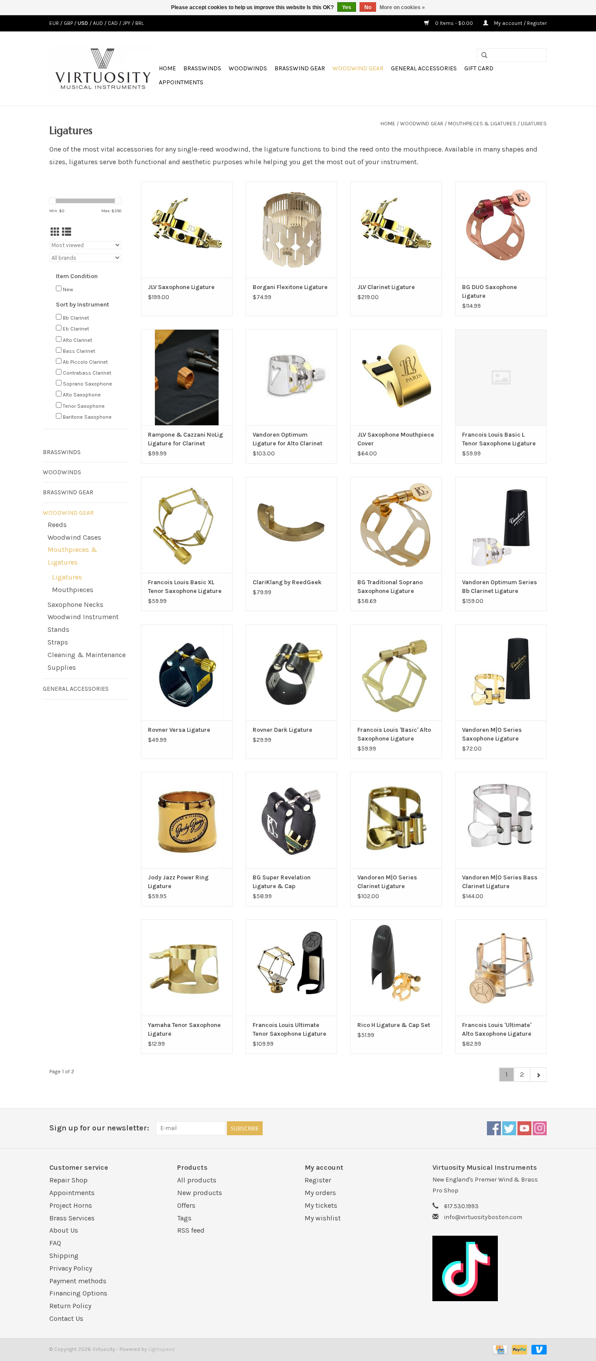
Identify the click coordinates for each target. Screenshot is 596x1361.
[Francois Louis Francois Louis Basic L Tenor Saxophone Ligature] (501, 377)
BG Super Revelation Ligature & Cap (282, 882)
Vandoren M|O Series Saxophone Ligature (492, 734)
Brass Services (72, 1218)
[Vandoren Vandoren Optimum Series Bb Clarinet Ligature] (501, 525)
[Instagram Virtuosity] (540, 1128)
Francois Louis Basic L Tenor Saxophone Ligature (499, 439)
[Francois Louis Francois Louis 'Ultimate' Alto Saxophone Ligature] (501, 968)
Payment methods (77, 1281)
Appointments (181, 82)
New (68, 289)
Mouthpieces (72, 590)
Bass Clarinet (79, 351)
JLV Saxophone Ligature (181, 287)
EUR (54, 23)
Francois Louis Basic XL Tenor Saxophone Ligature (185, 587)
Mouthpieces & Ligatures (482, 124)
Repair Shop (68, 1180)
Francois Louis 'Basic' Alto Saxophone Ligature (394, 734)
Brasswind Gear (299, 68)
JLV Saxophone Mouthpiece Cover (395, 439)
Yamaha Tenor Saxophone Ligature (184, 1029)
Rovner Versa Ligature (179, 730)
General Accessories (424, 68)
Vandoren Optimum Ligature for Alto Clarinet (287, 439)
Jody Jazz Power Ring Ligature (178, 882)
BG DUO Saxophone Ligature (489, 291)
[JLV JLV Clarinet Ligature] (396, 230)
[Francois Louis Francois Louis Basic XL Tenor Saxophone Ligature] (187, 525)
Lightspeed (161, 1349)
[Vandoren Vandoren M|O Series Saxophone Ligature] (501, 672)
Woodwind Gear (358, 68)
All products (196, 1180)
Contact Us (66, 1318)
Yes (346, 7)
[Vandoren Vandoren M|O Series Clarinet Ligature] (396, 820)
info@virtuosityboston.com (483, 1217)
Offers (186, 1205)
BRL (139, 23)
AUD (98, 23)
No (367, 7)
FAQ (55, 1243)
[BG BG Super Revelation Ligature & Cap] (291, 820)
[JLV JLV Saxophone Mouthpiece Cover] (396, 377)
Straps (58, 642)
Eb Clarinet (76, 329)
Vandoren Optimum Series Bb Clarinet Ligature (499, 587)
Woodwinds (248, 68)
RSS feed (191, 1230)
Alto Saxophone (82, 395)
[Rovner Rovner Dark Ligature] (291, 672)
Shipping (64, 1255)
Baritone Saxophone (87, 417)
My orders (320, 1193)
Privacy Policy (70, 1268)
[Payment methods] (499, 1349)
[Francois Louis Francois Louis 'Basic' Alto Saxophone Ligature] (396, 672)
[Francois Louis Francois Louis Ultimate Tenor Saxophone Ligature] (291, 968)
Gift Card (478, 68)
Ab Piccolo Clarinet (85, 362)
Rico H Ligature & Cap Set (393, 1025)
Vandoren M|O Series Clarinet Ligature (387, 882)
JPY (127, 23)
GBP (69, 23)
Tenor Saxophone (84, 406)
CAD (113, 23)
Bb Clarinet (76, 318)
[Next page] (538, 1075)
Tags (184, 1218)
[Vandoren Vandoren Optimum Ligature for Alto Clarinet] (291, 377)
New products (199, 1193)
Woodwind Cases (74, 537)
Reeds (57, 524)
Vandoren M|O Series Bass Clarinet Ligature (500, 882)
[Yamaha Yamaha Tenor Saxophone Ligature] (187, 968)
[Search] (484, 55)
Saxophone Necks (75, 604)
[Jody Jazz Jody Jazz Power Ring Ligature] (187, 820)
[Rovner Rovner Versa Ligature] (187, 672)
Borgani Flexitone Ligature (290, 287)
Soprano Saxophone (87, 384)
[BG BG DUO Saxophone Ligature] (501, 230)
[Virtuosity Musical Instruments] (102, 69)
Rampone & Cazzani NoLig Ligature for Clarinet (185, 439)
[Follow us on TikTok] (489, 1268)
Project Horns (70, 1205)
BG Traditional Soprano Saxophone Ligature (390, 587)
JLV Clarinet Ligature (386, 287)
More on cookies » (402, 7)
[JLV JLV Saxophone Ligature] (187, 230)
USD (83, 23)
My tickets (321, 1205)
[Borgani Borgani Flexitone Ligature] (291, 230)
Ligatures (534, 124)
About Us (63, 1230)
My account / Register (520, 23)
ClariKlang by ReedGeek (287, 582)
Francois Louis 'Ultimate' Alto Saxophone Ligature (496, 1029)
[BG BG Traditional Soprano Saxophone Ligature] (396, 525)
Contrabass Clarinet (87, 373)
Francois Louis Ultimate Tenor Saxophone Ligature (289, 1029)
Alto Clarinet (77, 340)
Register (318, 1180)
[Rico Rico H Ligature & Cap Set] (396, 968)
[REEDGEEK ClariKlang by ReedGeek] (291, 525)
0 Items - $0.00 (454, 23)
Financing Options (78, 1293)
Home (167, 68)
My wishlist (323, 1218)
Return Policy (70, 1306)
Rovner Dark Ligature (282, 730)
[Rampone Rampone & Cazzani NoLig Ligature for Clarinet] (187, 377)
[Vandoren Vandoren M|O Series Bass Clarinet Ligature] (501, 820)
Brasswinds (202, 68)
